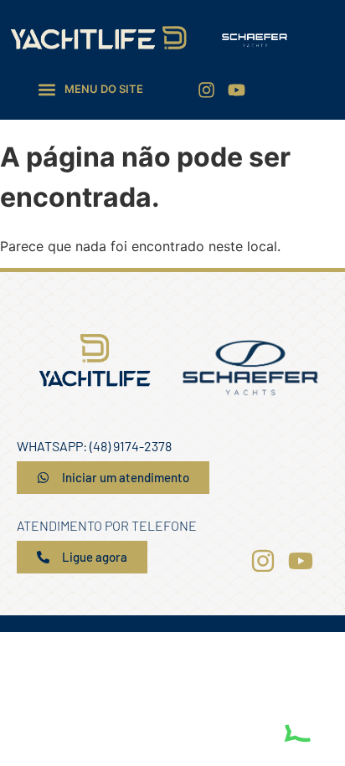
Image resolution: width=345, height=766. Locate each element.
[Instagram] (206, 90)
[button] (90, 89)
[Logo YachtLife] (98, 38)
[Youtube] (236, 90)
